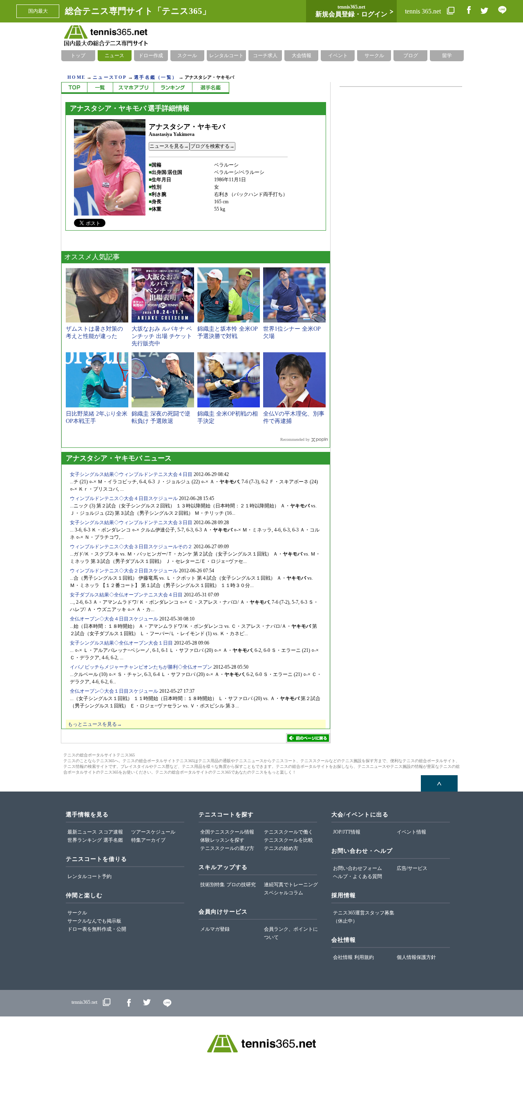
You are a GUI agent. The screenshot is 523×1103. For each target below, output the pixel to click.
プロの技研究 (241, 884)
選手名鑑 (113, 840)
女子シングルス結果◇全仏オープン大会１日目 (121, 643)
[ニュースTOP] (74, 88)
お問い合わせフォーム (357, 868)
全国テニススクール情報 (227, 832)
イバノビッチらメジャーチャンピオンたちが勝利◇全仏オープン (141, 667)
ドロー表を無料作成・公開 (96, 929)
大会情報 (301, 55)
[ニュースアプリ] (133, 88)
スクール (187, 55)
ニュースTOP (110, 77)
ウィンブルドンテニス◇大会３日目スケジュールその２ (131, 546)
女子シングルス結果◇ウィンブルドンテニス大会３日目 (131, 522)
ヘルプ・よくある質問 (357, 876)
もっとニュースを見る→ (95, 724)
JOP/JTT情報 (346, 832)
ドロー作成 (151, 55)
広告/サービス (412, 868)
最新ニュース (82, 832)
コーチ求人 (265, 55)
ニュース (114, 55)
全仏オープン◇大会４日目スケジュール (114, 619)
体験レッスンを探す (222, 840)
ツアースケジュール (153, 832)
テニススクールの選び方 (227, 848)
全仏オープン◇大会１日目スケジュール (114, 691)
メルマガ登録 (215, 929)
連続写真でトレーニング (291, 884)
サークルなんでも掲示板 (94, 921)
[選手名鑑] (210, 88)
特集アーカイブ (148, 840)
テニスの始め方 (281, 848)
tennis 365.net (424, 11)
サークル (374, 55)
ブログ (410, 55)
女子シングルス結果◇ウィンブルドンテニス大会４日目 (131, 474)
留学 (447, 55)
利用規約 (364, 957)
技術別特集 (212, 884)
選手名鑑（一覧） (155, 77)
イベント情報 (411, 832)
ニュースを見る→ (169, 146)
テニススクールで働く (288, 832)
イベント (338, 55)
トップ (78, 55)
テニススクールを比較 (288, 840)
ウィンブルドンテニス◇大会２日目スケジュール (124, 571)
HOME (76, 77)
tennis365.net (84, 1002)
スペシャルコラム (283, 893)
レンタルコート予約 (89, 876)
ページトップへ (439, 783)
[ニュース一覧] (100, 88)
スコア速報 (110, 832)
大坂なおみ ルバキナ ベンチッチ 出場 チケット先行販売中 (162, 336)
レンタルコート (226, 55)
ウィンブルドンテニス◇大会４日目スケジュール (124, 498)
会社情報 (343, 957)
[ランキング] (173, 88)
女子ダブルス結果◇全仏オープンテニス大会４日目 (126, 595)
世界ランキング (84, 840)
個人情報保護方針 (416, 957)
